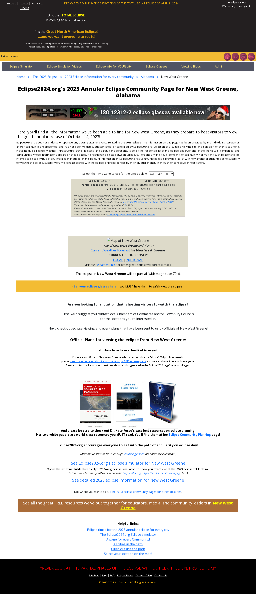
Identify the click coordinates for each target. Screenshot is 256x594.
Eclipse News (125, 575)
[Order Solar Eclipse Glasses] (128, 112)
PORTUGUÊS (37, 3)
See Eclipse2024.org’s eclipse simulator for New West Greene (128, 463)
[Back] (251, 56)
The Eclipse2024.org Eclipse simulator (128, 534)
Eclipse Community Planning (190, 435)
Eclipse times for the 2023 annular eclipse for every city (128, 529)
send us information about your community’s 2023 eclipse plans (108, 361)
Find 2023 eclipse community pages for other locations (145, 492)
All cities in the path (128, 544)
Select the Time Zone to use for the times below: (115, 173)
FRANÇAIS (23, 3)
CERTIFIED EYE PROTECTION (187, 568)
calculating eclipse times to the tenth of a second (131, 214)
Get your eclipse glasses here (94, 286)
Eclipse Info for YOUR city (114, 66)
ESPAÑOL (11, 3)
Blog (104, 575)
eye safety (64, 46)
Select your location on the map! (128, 554)
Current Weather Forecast (110, 250)
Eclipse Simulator (21, 66)
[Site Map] (243, 56)
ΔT (125, 205)
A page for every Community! (128, 539)
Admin (219, 66)
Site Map (94, 575)
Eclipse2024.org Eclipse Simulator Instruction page (152, 473)
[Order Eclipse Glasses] (235, 56)
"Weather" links (106, 265)
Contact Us (160, 575)
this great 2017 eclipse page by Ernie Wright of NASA (147, 202)
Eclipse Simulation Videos (64, 66)
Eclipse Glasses (156, 66)
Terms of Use (144, 575)
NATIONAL (134, 260)
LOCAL (118, 260)
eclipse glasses (134, 454)
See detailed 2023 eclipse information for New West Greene (128, 480)
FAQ (112, 575)
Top (247, 585)
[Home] (227, 56)
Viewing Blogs (191, 66)
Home (24, 8)
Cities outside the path (128, 549)
